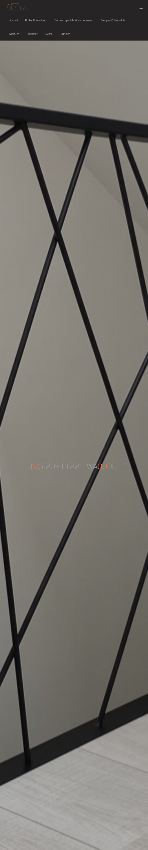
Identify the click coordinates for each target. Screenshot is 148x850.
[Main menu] (139, 7)
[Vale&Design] (17, 6)
